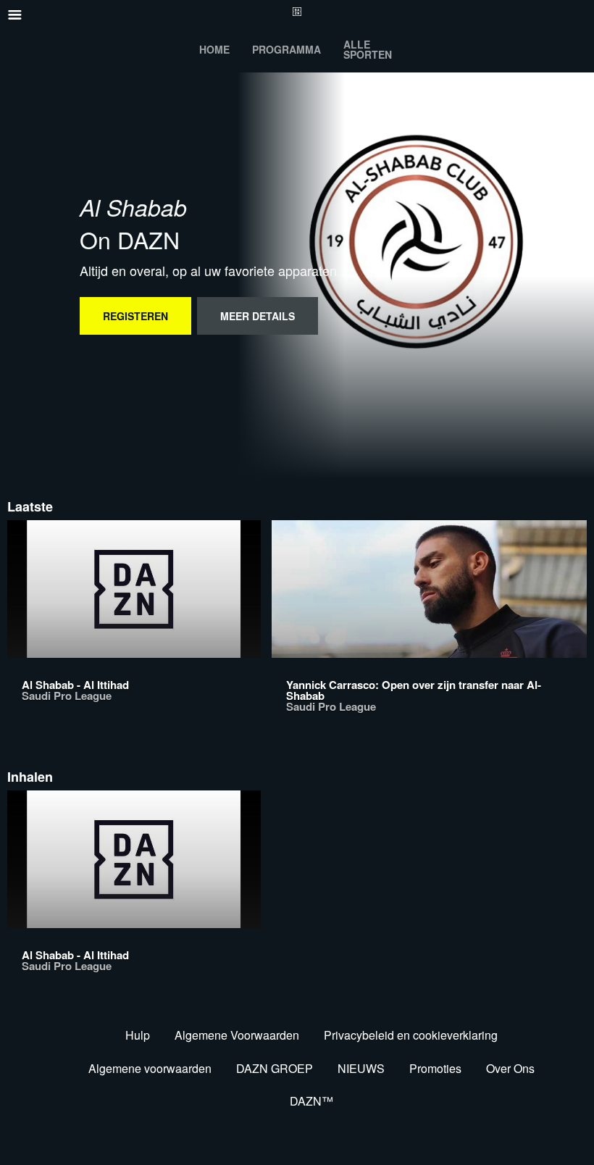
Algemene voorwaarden (150, 1068)
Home (214, 49)
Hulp (137, 1035)
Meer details (257, 316)
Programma (286, 49)
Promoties (435, 1068)
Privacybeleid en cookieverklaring (411, 1035)
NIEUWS (361, 1068)
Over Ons (510, 1068)
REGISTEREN (135, 316)
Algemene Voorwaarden (237, 1035)
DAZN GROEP (274, 1068)
